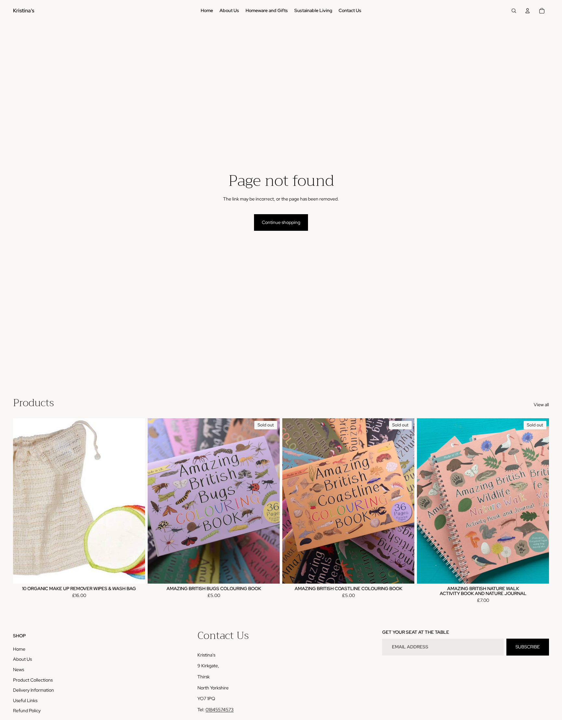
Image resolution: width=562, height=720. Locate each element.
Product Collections (33, 680)
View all (541, 405)
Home (19, 649)
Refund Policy (27, 710)
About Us (22, 659)
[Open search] (514, 11)
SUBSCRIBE (527, 647)
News (18, 669)
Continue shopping (281, 222)
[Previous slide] (157, 501)
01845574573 (220, 710)
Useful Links (25, 700)
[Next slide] (270, 501)
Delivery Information (33, 690)
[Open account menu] (527, 11)
